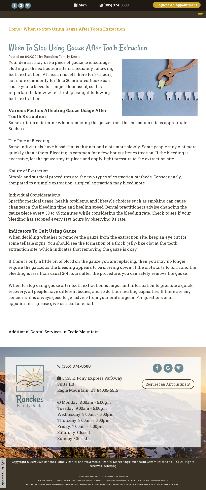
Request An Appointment (176, 5)
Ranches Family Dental (60, 462)
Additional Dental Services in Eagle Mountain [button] (53, 331)
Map (82, 5)
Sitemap (110, 466)
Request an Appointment (168, 384)
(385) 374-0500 (76, 366)
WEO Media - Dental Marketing (106, 462)
